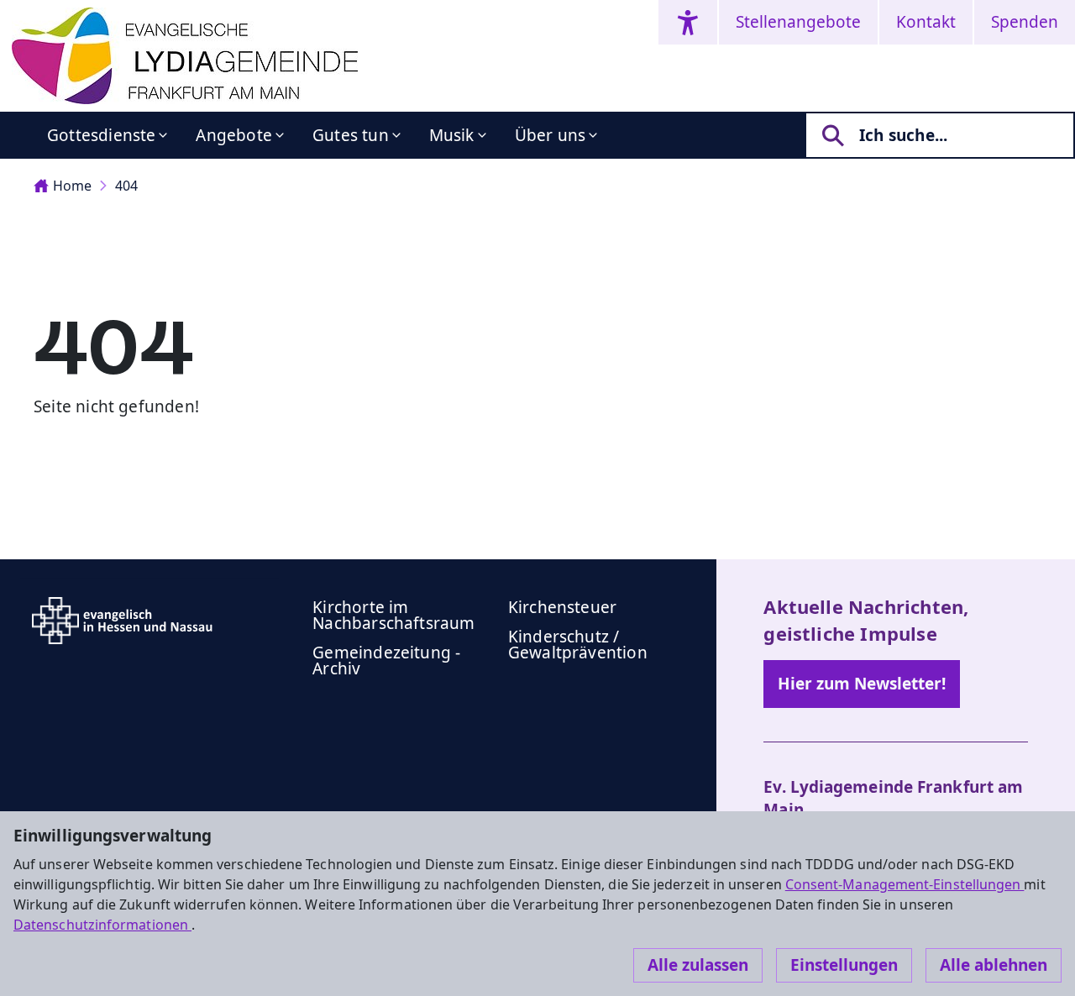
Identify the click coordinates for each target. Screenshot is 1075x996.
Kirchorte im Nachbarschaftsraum (393, 615)
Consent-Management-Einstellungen (905, 884)
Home (72, 185)
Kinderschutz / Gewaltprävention (578, 644)
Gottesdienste (101, 135)
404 (126, 185)
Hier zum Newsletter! (862, 684)
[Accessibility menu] (687, 22)
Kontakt (926, 22)
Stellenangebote (798, 22)
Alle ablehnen (993, 965)
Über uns (550, 135)
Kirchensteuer (562, 607)
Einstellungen (844, 965)
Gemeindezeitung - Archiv (386, 660)
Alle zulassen (698, 965)
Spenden (1024, 22)
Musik (452, 135)
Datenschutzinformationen (102, 924)
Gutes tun (350, 135)
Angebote (234, 135)
